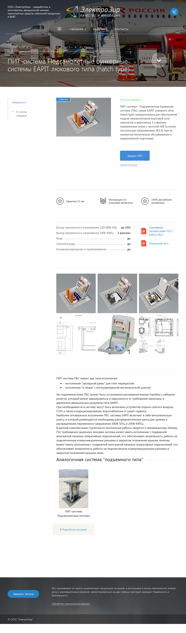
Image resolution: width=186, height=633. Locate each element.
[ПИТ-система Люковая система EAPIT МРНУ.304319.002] (117, 293)
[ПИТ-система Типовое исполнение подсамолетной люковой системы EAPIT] (159, 334)
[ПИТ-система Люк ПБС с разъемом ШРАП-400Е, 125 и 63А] (117, 334)
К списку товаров (21, 113)
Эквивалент (19, 102)
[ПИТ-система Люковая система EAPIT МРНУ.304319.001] (76, 293)
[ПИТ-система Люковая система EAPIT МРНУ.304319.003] (159, 293)
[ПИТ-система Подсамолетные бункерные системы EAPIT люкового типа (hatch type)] (83, 117)
